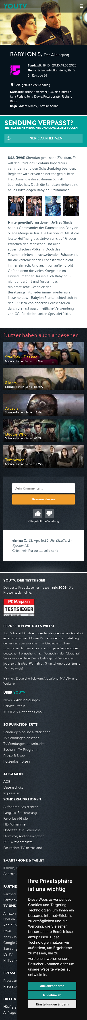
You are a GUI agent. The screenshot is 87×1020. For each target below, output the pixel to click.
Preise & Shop (14, 755)
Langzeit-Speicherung (20, 812)
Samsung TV (12, 948)
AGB (6, 781)
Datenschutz (13, 787)
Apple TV (10, 925)
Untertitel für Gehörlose (22, 830)
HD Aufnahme (14, 824)
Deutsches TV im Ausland (22, 847)
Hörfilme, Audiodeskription (23, 836)
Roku (7, 931)
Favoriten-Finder (16, 818)
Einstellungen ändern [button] (52, 1004)
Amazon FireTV (14, 913)
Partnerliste (12, 894)
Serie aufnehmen (46, 138)
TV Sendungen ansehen (21, 738)
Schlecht (49, 513)
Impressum (11, 793)
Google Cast (13, 942)
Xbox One (11, 936)
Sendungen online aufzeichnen (26, 732)
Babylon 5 (25, 55)
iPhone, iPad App (16, 868)
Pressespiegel (13, 986)
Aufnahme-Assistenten (20, 806)
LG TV (7, 954)
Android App (13, 873)
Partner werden (15, 900)
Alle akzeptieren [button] (52, 986)
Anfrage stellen (15, 1012)
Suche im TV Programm (21, 749)
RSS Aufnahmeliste (18, 842)
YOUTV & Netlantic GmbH (23, 712)
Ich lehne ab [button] (52, 995)
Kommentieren (43, 499)
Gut (37, 513)
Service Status (14, 706)
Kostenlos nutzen (16, 761)
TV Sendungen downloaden (24, 743)
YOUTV (15, 6)
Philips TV (10, 960)
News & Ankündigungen (21, 700)
